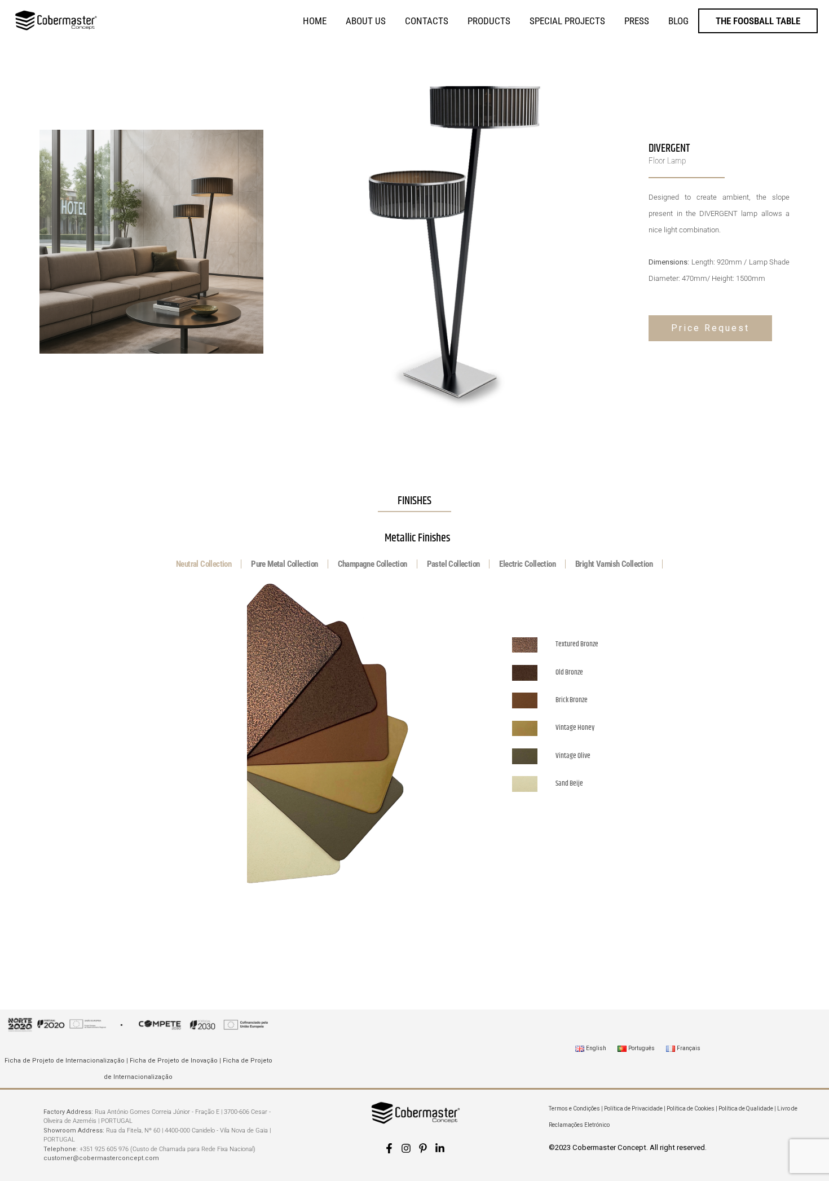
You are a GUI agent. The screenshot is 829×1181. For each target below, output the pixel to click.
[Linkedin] (440, 1148)
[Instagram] (406, 1148)
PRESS (636, 21)
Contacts (426, 21)
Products (489, 21)
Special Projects (567, 21)
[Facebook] (389, 1148)
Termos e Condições (574, 1108)
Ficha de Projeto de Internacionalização (65, 1060)
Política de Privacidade (633, 1108)
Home (315, 21)
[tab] (203, 564)
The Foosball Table (758, 21)
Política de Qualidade (745, 1108)
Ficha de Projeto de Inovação (174, 1060)
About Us (366, 21)
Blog (678, 21)
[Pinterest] (423, 1148)
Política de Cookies (691, 1108)
